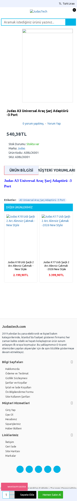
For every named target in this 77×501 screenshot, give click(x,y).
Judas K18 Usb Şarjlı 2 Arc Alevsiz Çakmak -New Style (21, 266)
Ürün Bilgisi (21, 170)
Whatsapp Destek (17, 487)
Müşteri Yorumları (56, 170)
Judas (21, 148)
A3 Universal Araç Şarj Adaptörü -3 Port (42, 200)
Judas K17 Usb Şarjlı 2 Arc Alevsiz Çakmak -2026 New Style (56, 266)
